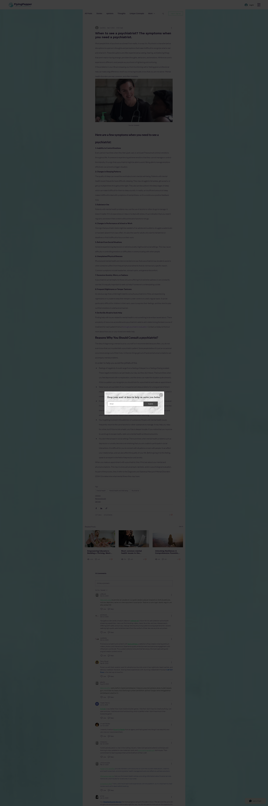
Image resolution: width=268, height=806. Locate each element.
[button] (161, 395)
